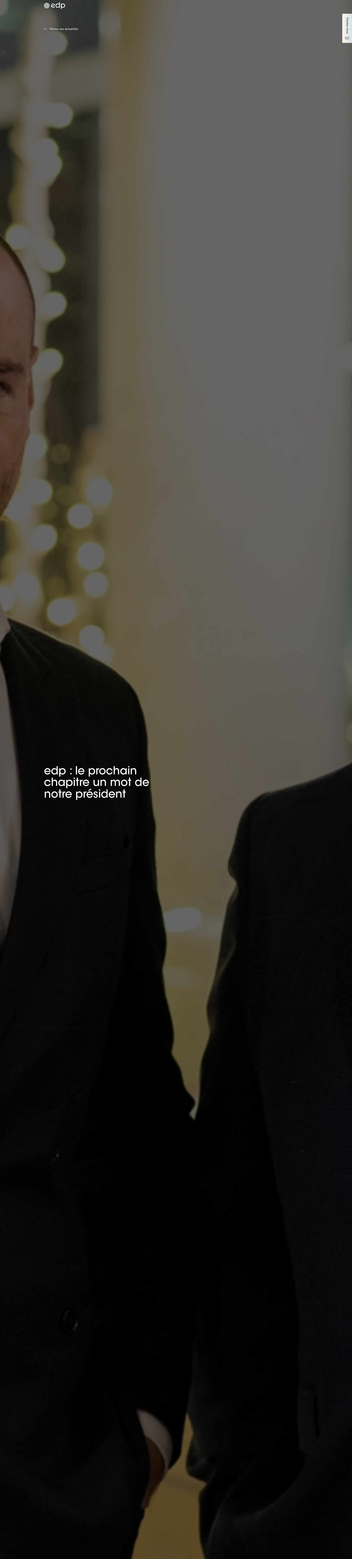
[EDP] (103, 5)
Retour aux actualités (64, 29)
